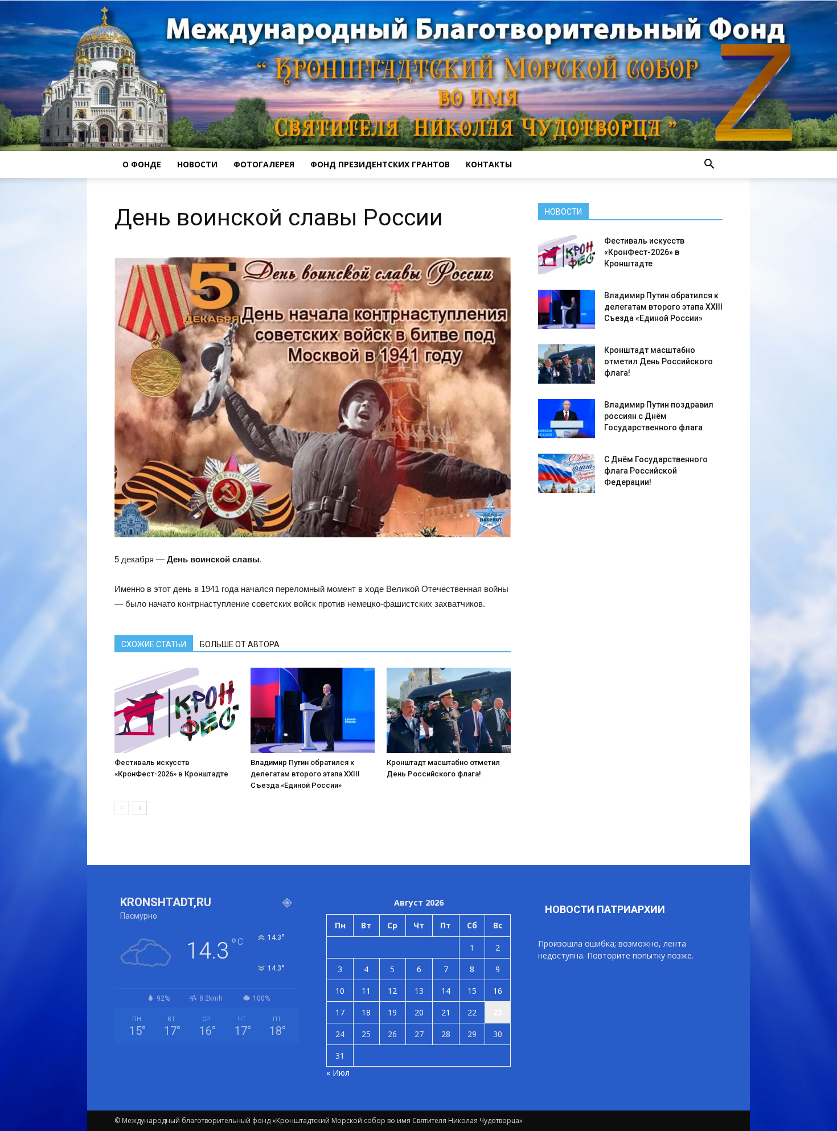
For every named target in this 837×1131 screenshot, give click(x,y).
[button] (709, 164)
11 (366, 990)
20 (419, 1012)
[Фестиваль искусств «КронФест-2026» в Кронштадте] (176, 710)
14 (445, 990)
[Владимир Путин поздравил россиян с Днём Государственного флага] (566, 418)
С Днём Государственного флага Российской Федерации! (656, 471)
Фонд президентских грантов (380, 164)
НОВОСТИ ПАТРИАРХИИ (605, 909)
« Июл (338, 1072)
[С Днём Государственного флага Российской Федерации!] (566, 473)
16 (497, 990)
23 (497, 1012)
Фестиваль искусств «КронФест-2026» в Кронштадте (644, 252)
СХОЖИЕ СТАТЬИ (153, 644)
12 (392, 990)
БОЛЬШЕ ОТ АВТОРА (240, 644)
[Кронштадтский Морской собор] (418, 76)
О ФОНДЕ (141, 164)
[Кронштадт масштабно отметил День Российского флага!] (449, 710)
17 (339, 1012)
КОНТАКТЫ (489, 164)
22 (472, 1012)
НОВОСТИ (197, 164)
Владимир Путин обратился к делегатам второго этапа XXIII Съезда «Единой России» (305, 773)
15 (472, 990)
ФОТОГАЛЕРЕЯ (263, 164)
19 (392, 1012)
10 (339, 990)
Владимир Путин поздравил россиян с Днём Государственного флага (658, 416)
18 (366, 1012)
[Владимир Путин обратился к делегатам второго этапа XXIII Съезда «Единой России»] (313, 710)
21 (445, 1012)
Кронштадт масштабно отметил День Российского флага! (658, 361)
